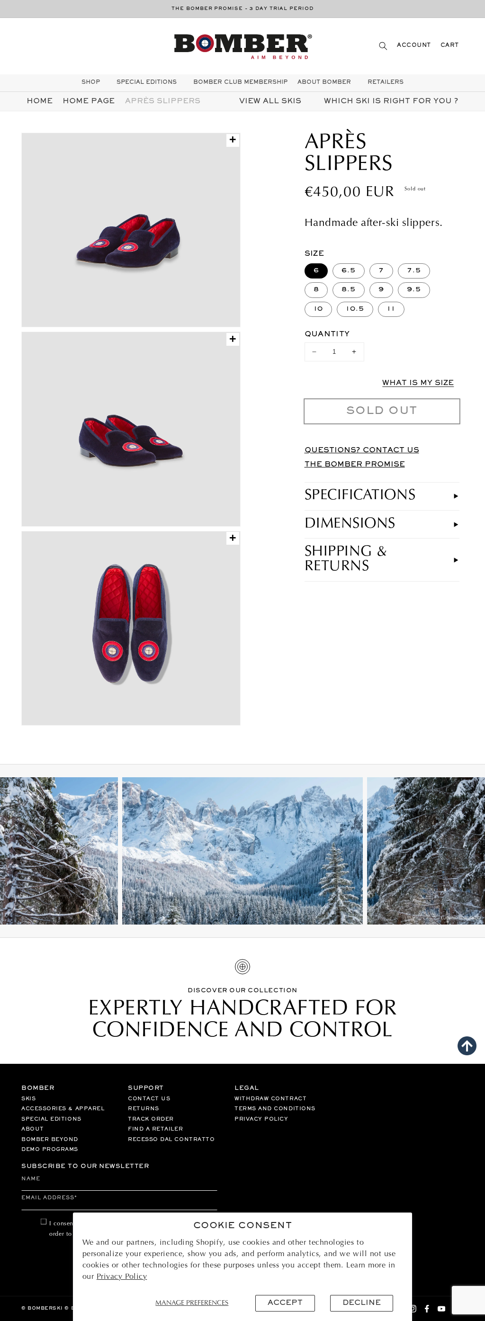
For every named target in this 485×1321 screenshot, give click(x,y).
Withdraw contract (270, 1098)
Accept (285, 1303)
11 (391, 309)
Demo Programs (49, 1149)
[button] (383, 45)
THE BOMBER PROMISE (355, 464)
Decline (361, 1303)
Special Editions (51, 1119)
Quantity (327, 334)
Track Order (151, 1119)
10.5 (355, 309)
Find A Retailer (155, 1129)
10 (318, 309)
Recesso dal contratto (171, 1139)
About (32, 1129)
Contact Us (149, 1098)
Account (414, 45)
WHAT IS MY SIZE (418, 383)
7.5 (414, 271)
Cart (449, 45)
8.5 (348, 290)
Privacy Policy (122, 1277)
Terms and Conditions (274, 1108)
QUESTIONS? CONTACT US (362, 450)
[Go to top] (467, 1045)
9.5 (414, 290)
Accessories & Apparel (62, 1108)
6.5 (348, 271)
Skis (28, 1098)
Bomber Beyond (49, 1139)
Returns (143, 1108)
